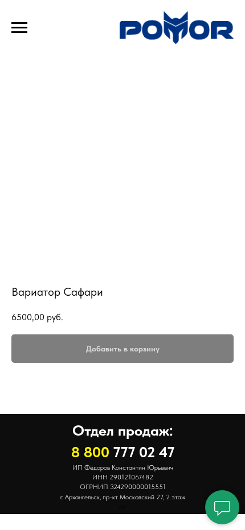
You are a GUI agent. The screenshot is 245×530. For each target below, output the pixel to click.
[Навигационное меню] (19, 28)
